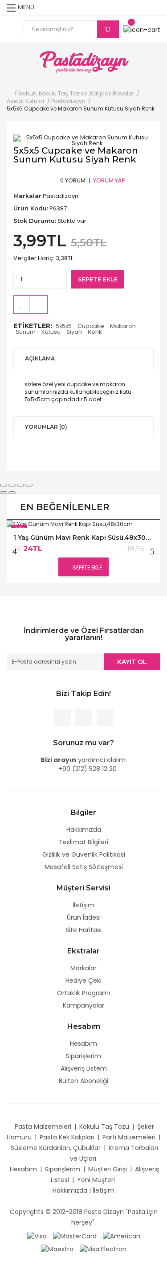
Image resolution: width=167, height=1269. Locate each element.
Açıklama (40, 358)
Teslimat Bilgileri (83, 842)
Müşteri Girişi (107, 1169)
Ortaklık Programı (83, 992)
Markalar (83, 968)
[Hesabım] (154, 8)
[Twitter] (83, 717)
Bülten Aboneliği (83, 1080)
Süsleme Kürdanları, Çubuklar (56, 1147)
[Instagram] (105, 717)
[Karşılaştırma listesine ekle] (38, 304)
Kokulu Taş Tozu (104, 1126)
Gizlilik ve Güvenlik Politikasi (83, 854)
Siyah (74, 332)
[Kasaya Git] (137, 8)
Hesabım (83, 1043)
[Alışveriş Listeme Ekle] (21, 304)
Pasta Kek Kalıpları (67, 1137)
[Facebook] (62, 717)
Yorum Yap (109, 180)
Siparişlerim (83, 1056)
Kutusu (51, 332)
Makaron (123, 326)
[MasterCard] (75, 1235)
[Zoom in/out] (29, 485)
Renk (95, 332)
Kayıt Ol (132, 662)
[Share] (12, 485)
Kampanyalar (83, 1005)
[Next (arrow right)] (12, 492)
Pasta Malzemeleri (43, 1126)
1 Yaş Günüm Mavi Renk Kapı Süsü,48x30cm (83, 537)
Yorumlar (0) (46, 427)
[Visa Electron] (103, 1248)
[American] (121, 1235)
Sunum (26, 332)
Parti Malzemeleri (128, 1137)
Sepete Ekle (98, 279)
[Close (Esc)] (3, 485)
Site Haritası (83, 929)
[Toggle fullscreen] (20, 485)
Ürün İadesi (84, 917)
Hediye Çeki (83, 980)
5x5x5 (64, 326)
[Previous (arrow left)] (3, 492)
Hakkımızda (83, 829)
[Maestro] (57, 1248)
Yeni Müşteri (96, 1179)
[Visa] (37, 1235)
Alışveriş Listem (84, 1068)
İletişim (83, 905)
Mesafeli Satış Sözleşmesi (84, 866)
